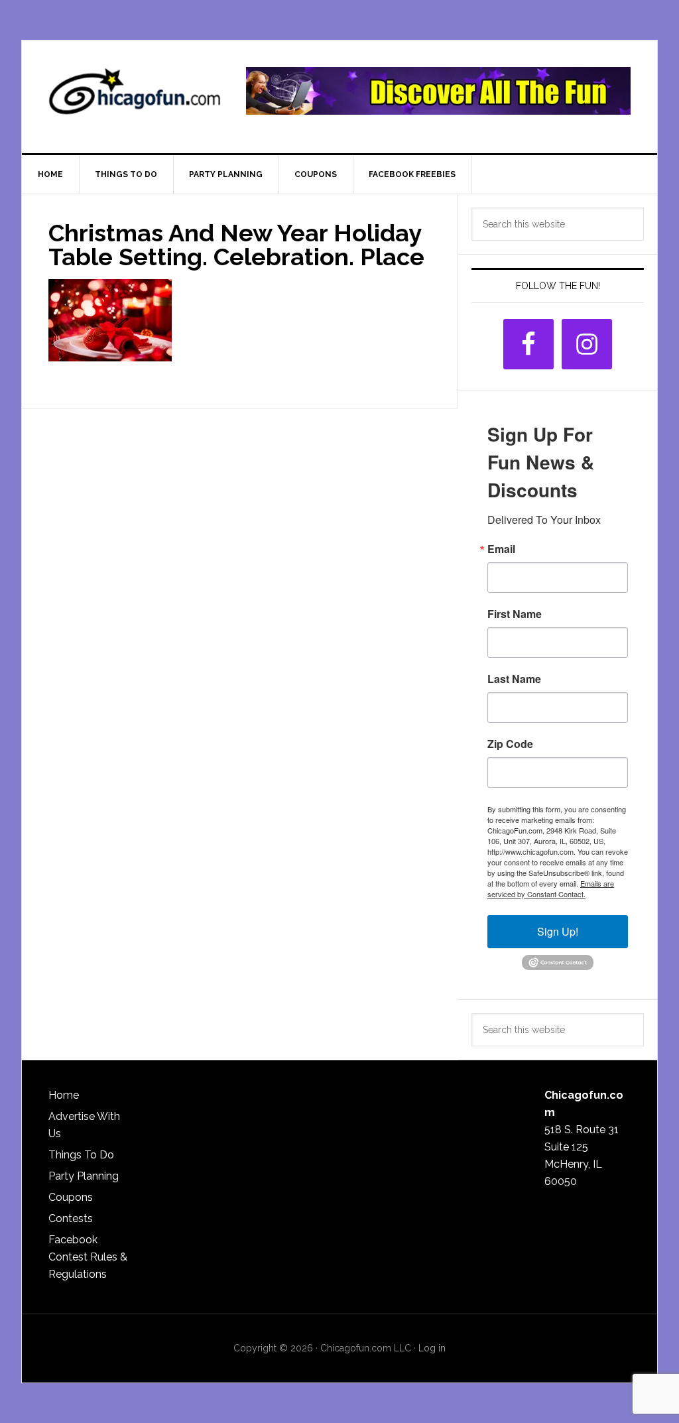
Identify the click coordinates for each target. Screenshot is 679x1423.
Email (501, 549)
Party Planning (83, 1176)
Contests (70, 1218)
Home (63, 1095)
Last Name (514, 679)
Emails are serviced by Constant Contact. (550, 888)
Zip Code (510, 744)
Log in (432, 1348)
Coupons (70, 1197)
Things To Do (81, 1154)
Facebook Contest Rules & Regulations (87, 1256)
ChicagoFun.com (134, 97)
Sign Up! (557, 931)
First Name (514, 614)
